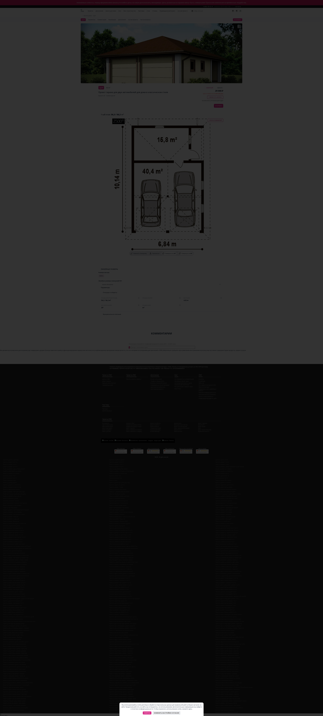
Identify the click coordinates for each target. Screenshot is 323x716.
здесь (190, 709)
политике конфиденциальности (142, 709)
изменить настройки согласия (166, 713)
